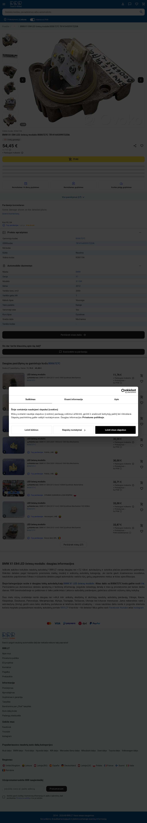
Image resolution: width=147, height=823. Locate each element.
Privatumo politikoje (93, 417)
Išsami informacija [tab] (73, 399)
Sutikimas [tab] (30, 399)
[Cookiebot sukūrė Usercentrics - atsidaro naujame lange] (123, 391)
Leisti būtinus (31, 430)
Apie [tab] (116, 399)
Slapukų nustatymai (72, 430)
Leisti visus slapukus (115, 430)
